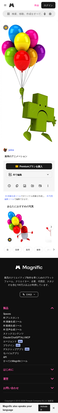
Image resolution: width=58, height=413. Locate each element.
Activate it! (43, 408)
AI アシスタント (11, 317)
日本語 (29, 294)
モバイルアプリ (11, 353)
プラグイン (11, 345)
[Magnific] (29, 268)
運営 (5, 378)
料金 (36, 5)
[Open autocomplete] (7, 14)
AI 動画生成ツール (12, 325)
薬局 (28, 249)
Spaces (7, 313)
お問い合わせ (11, 388)
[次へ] (51, 227)
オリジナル (22, 27)
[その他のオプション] (48, 185)
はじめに (8, 369)
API (5, 357)
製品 (5, 308)
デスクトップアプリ (16, 349)
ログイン (48, 5)
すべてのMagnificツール (15, 361)
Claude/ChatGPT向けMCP (16, 337)
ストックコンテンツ (13, 333)
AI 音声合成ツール (12, 329)
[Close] (53, 408)
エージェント (12, 341)
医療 (17, 249)
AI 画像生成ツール (13, 195)
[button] (29, 294)
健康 (38, 249)
